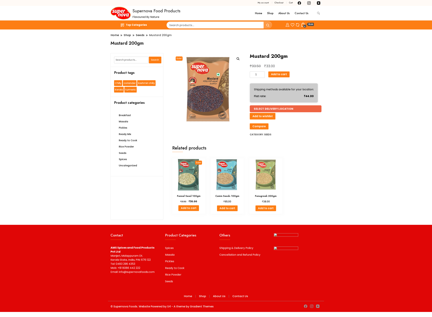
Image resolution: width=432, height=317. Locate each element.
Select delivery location (273, 109)
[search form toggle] (318, 13)
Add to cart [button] (188, 208)
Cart (291, 2)
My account (263, 2)
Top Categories (136, 25)
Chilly (118, 83)
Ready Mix (125, 134)
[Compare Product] (297, 24)
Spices (123, 159)
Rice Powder (126, 146)
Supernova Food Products (156, 11)
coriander (130, 83)
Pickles (123, 127)
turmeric (130, 89)
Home (258, 13)
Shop (270, 13)
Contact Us (301, 13)
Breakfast (125, 115)
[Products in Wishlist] (292, 24)
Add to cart (279, 74)
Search (155, 60)
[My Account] (287, 24)
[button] (238, 59)
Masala (123, 121)
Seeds (267, 134)
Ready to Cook (128, 140)
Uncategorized (128, 165)
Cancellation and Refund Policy (239, 255)
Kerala (119, 89)
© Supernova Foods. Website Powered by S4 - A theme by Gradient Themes (162, 306)
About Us (284, 13)
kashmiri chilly (146, 83)
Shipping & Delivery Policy (236, 248)
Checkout (278, 2)
